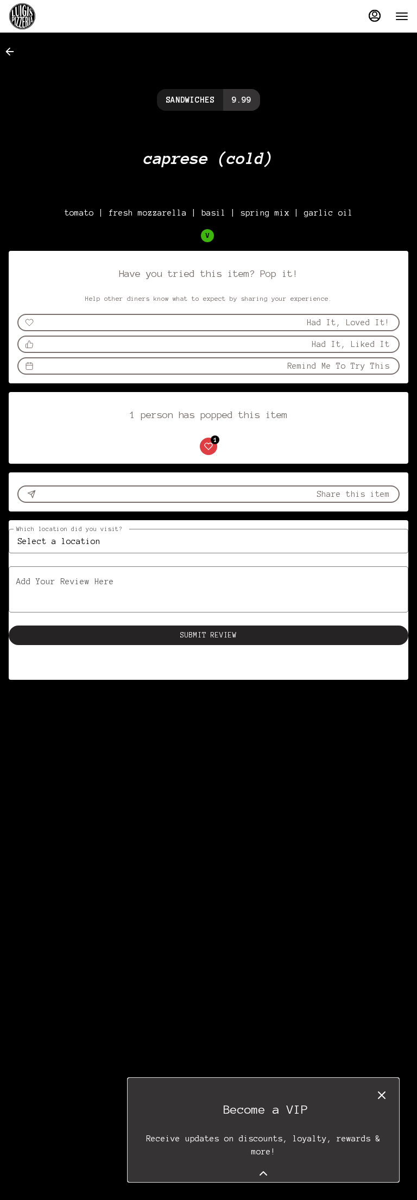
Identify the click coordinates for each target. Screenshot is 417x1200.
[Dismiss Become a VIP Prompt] (382, 1095)
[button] (13, 51)
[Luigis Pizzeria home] (57, 16)
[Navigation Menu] (402, 16)
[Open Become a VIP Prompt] (263, 1173)
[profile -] (374, 15)
